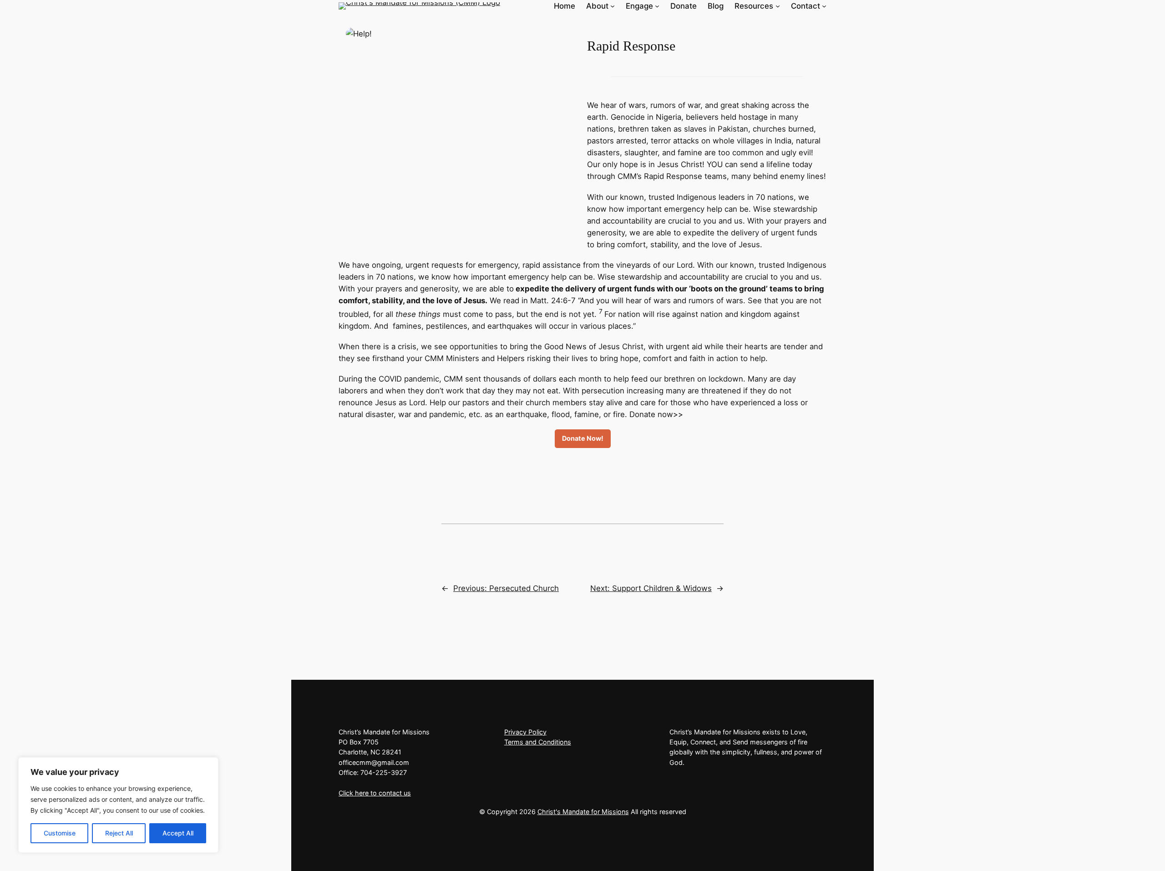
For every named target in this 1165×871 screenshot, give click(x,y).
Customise (60, 833)
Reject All (119, 833)
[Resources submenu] (777, 6)
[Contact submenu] (824, 6)
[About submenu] (612, 6)
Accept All (177, 833)
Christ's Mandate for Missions (583, 811)
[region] (118, 805)
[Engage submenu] (657, 6)
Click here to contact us (375, 793)
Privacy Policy (525, 732)
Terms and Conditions (537, 742)
